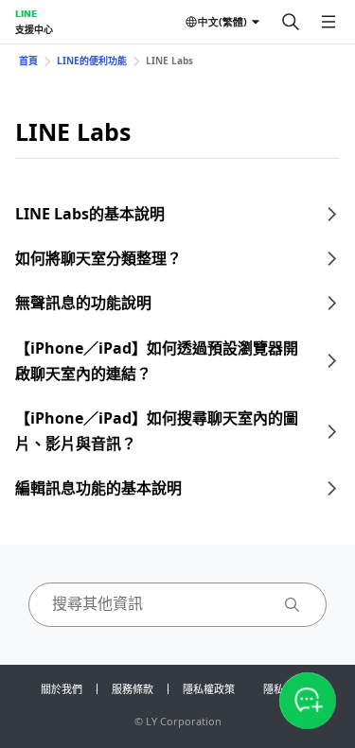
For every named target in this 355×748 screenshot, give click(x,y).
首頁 (28, 60)
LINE (26, 13)
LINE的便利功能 (92, 60)
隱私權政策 (209, 689)
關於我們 (61, 689)
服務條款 (132, 689)
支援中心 (34, 29)
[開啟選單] (328, 22)
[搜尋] (291, 22)
